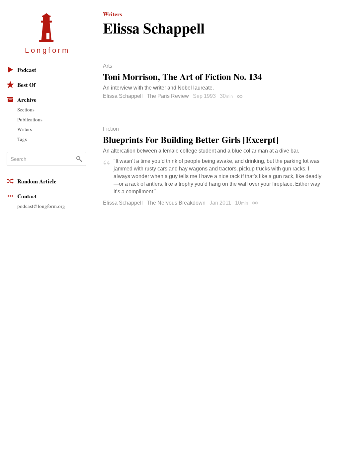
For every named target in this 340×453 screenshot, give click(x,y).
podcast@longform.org (41, 206)
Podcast (26, 70)
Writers (24, 129)
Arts (107, 66)
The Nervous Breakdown (176, 203)
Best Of (26, 85)
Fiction (111, 129)
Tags (22, 139)
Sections (26, 109)
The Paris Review (168, 96)
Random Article (36, 181)
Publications (29, 119)
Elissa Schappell (123, 96)
